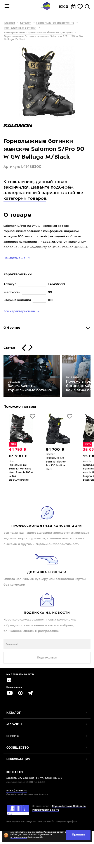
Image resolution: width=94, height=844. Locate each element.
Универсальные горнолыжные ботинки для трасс (38, 32)
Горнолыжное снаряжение (55, 23)
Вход (63, 6)
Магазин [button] (14, 724)
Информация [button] (18, 759)
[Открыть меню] (7, 6)
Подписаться (47, 657)
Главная (9, 23)
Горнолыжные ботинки (20, 28)
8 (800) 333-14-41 (16, 791)
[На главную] (46, 6)
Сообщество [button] (17, 747)
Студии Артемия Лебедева (69, 806)
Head (5, 461)
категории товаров (24, 198)
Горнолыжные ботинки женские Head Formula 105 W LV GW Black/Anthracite (14, 472)
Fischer (43, 454)
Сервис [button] (12, 736)
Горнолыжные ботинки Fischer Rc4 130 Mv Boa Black (49, 463)
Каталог (25, 23)
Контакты (14, 772)
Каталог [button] (13, 712)
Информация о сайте (45, 810)
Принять (78, 834)
